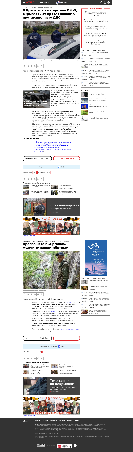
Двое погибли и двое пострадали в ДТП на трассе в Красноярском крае (96, 20)
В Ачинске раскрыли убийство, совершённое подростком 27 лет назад (96, 28)
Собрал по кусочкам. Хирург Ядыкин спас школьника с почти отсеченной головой (99, 78)
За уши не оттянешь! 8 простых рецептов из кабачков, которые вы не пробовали (99, 288)
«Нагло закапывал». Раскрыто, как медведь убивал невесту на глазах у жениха (99, 294)
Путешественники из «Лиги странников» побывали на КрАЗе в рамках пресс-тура (39, 366)
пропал (53, 311)
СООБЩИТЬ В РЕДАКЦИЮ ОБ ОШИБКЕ (69, 420)
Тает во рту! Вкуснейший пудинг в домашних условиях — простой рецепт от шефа (98, 312)
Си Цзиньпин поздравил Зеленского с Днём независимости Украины (99, 105)
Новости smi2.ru (29, 236)
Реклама (45, 420)
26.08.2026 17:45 (27, 241)
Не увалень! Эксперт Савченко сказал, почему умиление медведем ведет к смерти (67, 372)
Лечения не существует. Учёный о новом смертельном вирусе (98, 281)
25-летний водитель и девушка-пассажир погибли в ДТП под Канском (95, 13)
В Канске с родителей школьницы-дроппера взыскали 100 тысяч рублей (39, 372)
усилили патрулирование (69, 329)
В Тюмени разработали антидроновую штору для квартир (98, 117)
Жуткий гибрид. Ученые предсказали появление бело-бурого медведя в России (99, 300)
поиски (68, 302)
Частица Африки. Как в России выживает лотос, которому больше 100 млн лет (99, 84)
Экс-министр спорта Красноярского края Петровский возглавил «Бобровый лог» (96, 42)
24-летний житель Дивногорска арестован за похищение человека (68, 366)
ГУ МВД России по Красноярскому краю (34, 290)
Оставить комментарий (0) (66, 158)
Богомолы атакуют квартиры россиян (97, 111)
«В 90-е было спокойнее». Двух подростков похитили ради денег (98, 65)
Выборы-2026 (53, 420)
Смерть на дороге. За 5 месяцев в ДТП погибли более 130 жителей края (39, 192)
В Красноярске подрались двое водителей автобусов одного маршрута (68, 192)
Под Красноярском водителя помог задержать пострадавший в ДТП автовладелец (52, 143)
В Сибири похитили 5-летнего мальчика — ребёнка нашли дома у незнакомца (96, 35)
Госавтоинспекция (28, 61)
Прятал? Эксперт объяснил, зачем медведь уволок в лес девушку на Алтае (98, 54)
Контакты (38, 420)
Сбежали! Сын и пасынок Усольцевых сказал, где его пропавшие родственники (99, 60)
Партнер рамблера (51, 445)
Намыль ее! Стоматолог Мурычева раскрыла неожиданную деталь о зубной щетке (99, 72)
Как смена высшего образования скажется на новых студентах (98, 93)
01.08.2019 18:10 (27, 7)
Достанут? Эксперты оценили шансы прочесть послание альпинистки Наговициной (99, 306)
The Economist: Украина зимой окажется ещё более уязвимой (97, 99)
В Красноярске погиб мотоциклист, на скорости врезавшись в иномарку (66, 187)
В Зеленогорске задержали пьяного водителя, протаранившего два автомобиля (52, 147)
